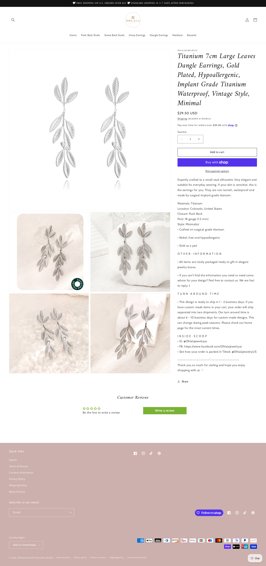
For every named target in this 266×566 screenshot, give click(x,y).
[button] (13, 20)
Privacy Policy (17, 479)
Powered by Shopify (43, 557)
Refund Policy (17, 491)
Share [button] (185, 381)
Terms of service (98, 557)
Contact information (137, 557)
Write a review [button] (164, 410)
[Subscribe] (70, 512)
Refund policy (63, 557)
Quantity (182, 131)
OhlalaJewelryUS (25, 557)
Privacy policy (80, 557)
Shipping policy (116, 557)
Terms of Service (18, 466)
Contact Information (21, 472)
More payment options (217, 171)
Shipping (182, 118)
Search (13, 460)
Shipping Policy (18, 485)
